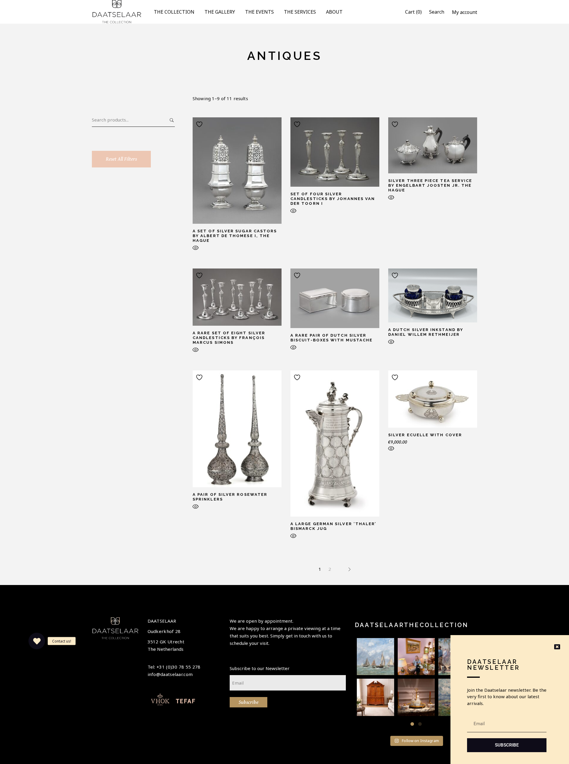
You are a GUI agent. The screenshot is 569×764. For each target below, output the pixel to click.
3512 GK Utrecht (166, 642)
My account (464, 12)
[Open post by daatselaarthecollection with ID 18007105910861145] (416, 697)
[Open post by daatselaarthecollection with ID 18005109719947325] (375, 656)
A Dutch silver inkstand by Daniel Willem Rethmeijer (425, 332)
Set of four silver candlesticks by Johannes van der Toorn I (332, 199)
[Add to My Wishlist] (200, 124)
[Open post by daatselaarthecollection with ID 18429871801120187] (416, 656)
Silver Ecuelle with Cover (425, 435)
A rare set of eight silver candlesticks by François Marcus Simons (229, 338)
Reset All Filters (121, 159)
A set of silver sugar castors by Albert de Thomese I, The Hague (235, 236)
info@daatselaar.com (170, 674)
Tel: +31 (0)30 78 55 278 (174, 667)
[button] (412, 724)
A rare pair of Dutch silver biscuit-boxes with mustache (331, 337)
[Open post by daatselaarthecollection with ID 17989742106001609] (375, 697)
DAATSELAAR (162, 621)
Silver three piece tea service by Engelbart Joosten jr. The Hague (430, 185)
